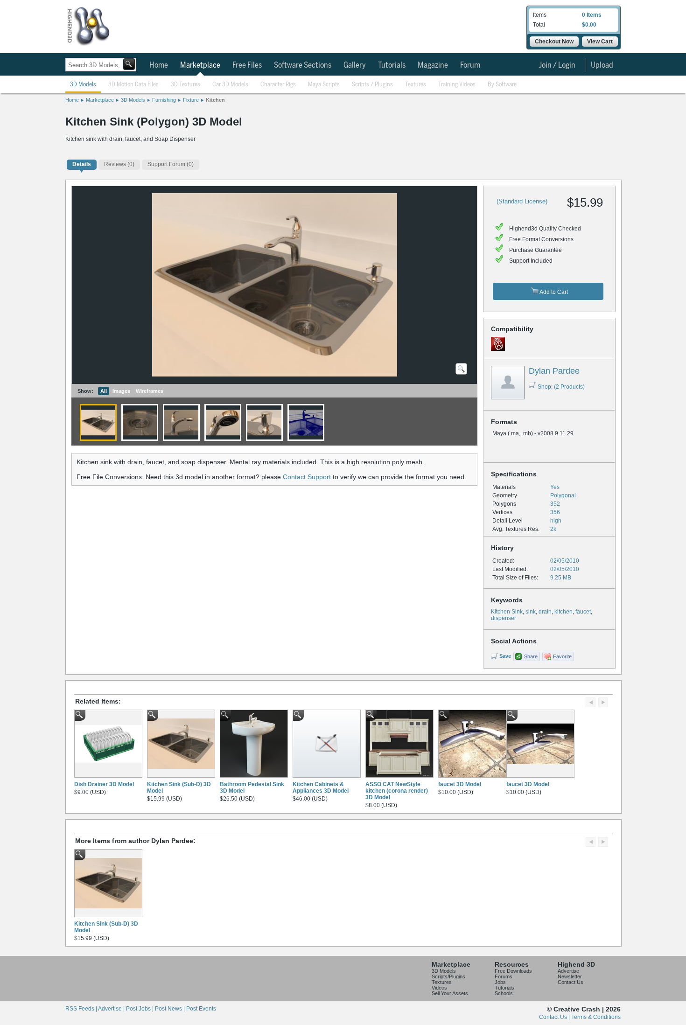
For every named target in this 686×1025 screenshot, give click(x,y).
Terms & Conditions (596, 1017)
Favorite (562, 656)
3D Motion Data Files (133, 85)
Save (505, 656)
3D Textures (185, 85)
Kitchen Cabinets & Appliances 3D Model (321, 787)
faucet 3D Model (459, 784)
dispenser (503, 618)
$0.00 (589, 24)
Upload (602, 65)
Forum (470, 65)
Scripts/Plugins (448, 976)
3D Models (83, 85)
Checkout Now (554, 41)
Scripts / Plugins (372, 85)
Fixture (191, 100)
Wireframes (149, 391)
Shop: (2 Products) (561, 387)
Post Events (201, 1008)
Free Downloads (513, 971)
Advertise (568, 971)
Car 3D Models (230, 85)
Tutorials (392, 65)
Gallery (354, 65)
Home (158, 65)
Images (121, 391)
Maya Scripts (324, 85)
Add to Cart (553, 292)
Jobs (500, 982)
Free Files (247, 65)
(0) (119, 164)
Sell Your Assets (450, 993)
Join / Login (557, 65)
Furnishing (164, 100)
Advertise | (112, 1008)
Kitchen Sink (507, 611)
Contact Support (307, 477)
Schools (504, 993)
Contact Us (570, 982)
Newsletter (570, 976)
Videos (439, 987)
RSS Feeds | (81, 1008)
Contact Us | (555, 1017)
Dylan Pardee (554, 371)
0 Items (592, 15)
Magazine (433, 65)
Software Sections (302, 65)
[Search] (129, 64)
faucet (583, 611)
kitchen (563, 611)
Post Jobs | (140, 1008)
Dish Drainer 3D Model (104, 784)
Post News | (170, 1008)
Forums (503, 976)
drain (545, 611)
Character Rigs (278, 85)
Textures (415, 85)
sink (530, 611)
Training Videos (457, 85)
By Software (502, 85)
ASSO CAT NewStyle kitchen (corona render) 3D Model (396, 791)
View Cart (600, 41)
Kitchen (215, 100)
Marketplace (200, 65)
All (103, 391)
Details (81, 164)
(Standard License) (522, 201)
